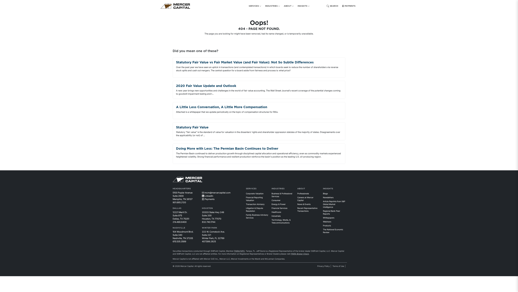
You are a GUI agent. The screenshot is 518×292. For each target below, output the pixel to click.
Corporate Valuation (254, 193)
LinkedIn (209, 196)
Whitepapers (328, 218)
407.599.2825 (209, 241)
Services (251, 189)
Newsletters (328, 197)
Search (334, 6)
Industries (278, 189)
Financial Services (279, 208)
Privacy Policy (323, 266)
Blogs (325, 193)
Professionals (303, 193)
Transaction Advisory (255, 204)
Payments (350, 6)
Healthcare (276, 212)
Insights (328, 189)
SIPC (242, 251)
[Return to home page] (175, 6)
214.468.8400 (180, 222)
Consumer (276, 200)
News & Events (304, 204)
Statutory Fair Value (192, 127)
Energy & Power (279, 204)
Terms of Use (338, 266)
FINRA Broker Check (300, 254)
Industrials (276, 216)
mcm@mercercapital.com (218, 192)
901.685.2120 (179, 202)
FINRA (237, 251)
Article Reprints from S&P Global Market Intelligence (334, 204)
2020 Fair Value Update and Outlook (206, 86)
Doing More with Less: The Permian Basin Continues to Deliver (227, 148)
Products (327, 225)
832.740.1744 (208, 222)
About (301, 189)
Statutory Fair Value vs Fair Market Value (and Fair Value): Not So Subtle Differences (245, 62)
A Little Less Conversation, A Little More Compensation (221, 107)
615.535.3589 (179, 241)
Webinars (327, 221)
